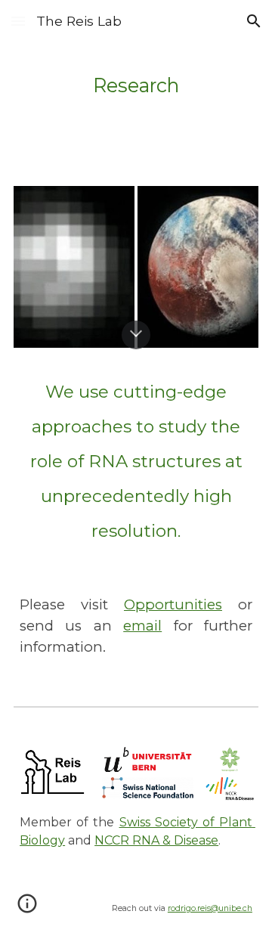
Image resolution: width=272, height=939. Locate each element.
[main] (136, 83)
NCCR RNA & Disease (156, 840)
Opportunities (173, 604)
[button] (18, 21)
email (142, 625)
